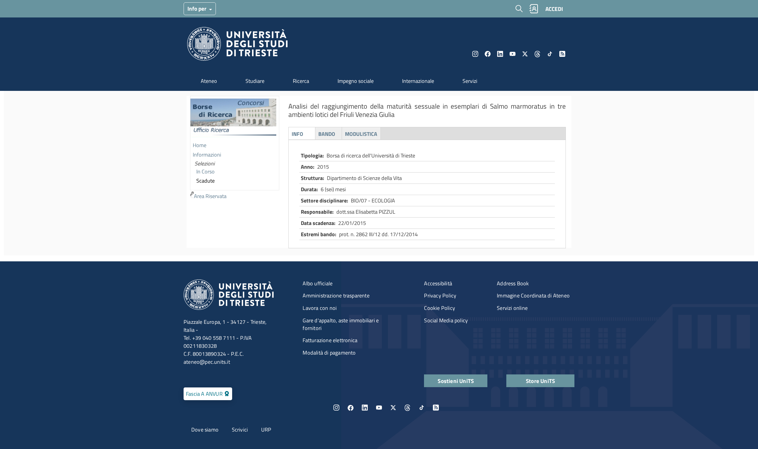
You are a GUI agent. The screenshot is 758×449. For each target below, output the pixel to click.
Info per (197, 8)
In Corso (205, 172)
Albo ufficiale (318, 283)
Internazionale (418, 81)
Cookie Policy (439, 308)
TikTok (421, 407)
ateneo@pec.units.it (207, 362)
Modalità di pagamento (329, 353)
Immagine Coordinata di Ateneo (533, 296)
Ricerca (301, 81)
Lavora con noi (320, 308)
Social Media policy (446, 320)
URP (266, 430)
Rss (562, 54)
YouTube (512, 54)
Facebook (488, 54)
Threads (537, 54)
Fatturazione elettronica (330, 340)
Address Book (513, 283)
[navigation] (234, 148)
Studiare (254, 81)
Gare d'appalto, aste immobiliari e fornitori (341, 324)
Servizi (469, 81)
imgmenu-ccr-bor (233, 119)
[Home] (237, 45)
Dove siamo (205, 430)
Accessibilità (438, 283)
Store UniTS (540, 380)
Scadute (205, 181)
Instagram (475, 54)
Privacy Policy (440, 296)
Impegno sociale (356, 81)
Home (199, 145)
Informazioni (207, 155)
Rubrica (533, 8)
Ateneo (209, 81)
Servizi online (512, 308)
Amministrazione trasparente (336, 296)
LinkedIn (500, 54)
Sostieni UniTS (456, 380)
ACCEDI (554, 8)
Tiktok (550, 54)
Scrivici (240, 430)
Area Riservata (210, 196)
